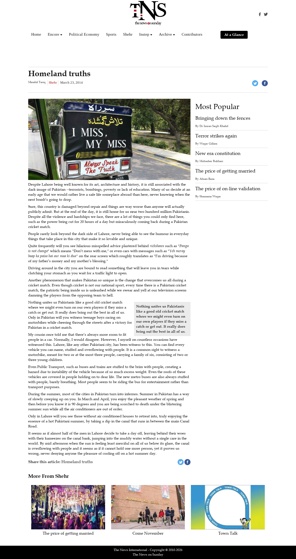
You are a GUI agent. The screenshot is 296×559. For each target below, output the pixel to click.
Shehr (127, 34)
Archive (165, 34)
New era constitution (217, 153)
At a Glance (234, 34)
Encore (53, 34)
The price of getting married (225, 171)
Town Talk (228, 533)
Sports (111, 34)
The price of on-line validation (227, 189)
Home (36, 34)
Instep (144, 34)
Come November (148, 533)
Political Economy (84, 34)
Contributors (192, 34)
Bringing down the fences (222, 118)
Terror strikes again (216, 136)
